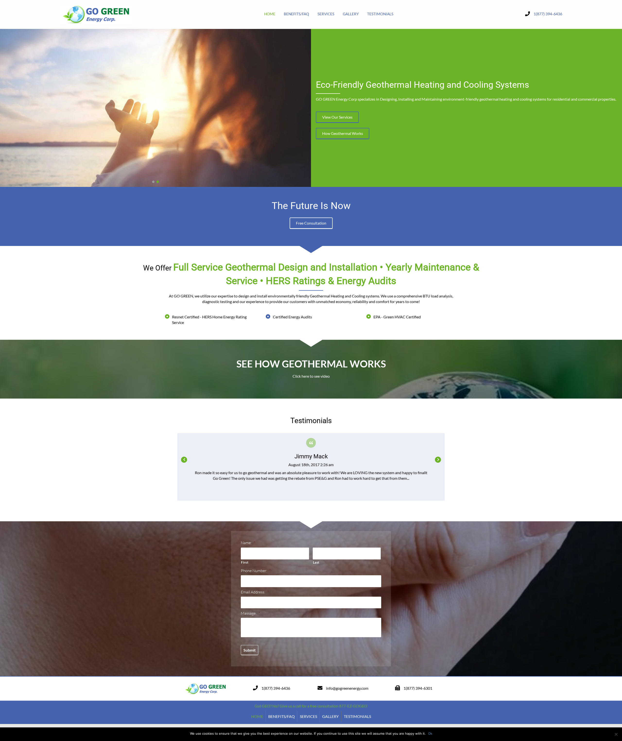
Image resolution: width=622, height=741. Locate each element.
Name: (248, 542)
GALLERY (330, 716)
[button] (153, 182)
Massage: (250, 613)
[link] (269, 13)
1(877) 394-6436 (548, 13)
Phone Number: (256, 570)
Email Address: (255, 592)
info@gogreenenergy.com (347, 688)
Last (316, 562)
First (244, 562)
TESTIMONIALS (357, 716)
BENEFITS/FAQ (281, 716)
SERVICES (308, 716)
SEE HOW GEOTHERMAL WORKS (311, 364)
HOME (257, 716)
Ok (430, 733)
